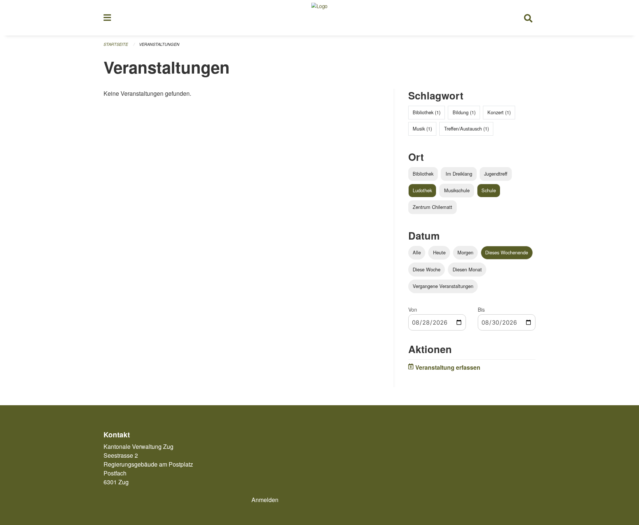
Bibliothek (423, 173)
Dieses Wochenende (506, 252)
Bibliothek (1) (426, 112)
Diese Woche (426, 269)
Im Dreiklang (459, 173)
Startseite (116, 44)
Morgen (465, 252)
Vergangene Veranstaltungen (443, 285)
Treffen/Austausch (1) (466, 128)
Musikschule (457, 190)
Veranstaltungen (159, 44)
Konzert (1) (499, 112)
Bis (481, 309)
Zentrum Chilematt (432, 206)
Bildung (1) (464, 112)
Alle (417, 252)
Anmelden (264, 499)
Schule (488, 190)
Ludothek (422, 190)
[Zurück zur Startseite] (319, 17)
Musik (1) (422, 128)
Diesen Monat (467, 269)
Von (412, 309)
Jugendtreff (495, 173)
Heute (439, 252)
